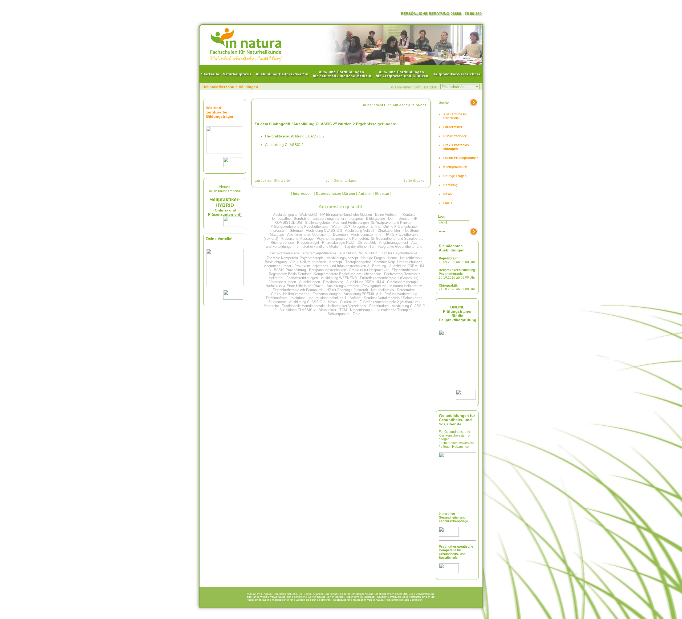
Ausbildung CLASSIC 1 (307, 302)
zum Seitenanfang (341, 180)
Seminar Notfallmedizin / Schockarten (393, 298)
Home (392, 258)
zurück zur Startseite (272, 180)
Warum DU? (340, 227)
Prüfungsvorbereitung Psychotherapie (299, 227)
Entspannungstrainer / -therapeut (337, 219)
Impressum (278, 231)
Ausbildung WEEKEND (339, 278)
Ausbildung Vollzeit (359, 231)
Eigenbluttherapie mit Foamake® (298, 290)
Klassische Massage (297, 239)
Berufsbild (301, 219)
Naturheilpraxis (382, 290)
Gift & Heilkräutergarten (308, 262)
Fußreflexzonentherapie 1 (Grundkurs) (389, 278)
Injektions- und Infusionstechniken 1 (318, 298)
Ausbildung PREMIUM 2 (358, 253)
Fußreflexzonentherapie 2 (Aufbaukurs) (390, 302)
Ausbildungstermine (366, 235)
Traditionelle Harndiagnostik (303, 306)
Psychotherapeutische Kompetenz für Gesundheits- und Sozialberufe (370, 239)
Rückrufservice (282, 243)
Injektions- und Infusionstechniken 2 (341, 266)
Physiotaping (333, 282)
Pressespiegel (308, 243)
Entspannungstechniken (327, 270)
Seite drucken (415, 180)
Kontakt (409, 215)
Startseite (271, 306)
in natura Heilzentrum (405, 286)
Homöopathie (280, 219)
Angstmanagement (393, 243)
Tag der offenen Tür (359, 247)
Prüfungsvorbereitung (400, 294)
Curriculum (348, 302)
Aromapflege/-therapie (319, 253)
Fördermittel (406, 290)
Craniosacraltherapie (403, 282)
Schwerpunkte (339, 314)
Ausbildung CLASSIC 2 (284, 144)
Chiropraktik (367, 243)
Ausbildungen (309, 282)
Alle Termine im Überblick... (308, 235)
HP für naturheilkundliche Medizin (346, 215)
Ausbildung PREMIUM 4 (365, 282)
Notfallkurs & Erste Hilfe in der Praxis (294, 286)
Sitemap (296, 231)
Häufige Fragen (373, 258)
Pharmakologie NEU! (338, 243)
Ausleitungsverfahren (343, 286)
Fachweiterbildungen (302, 278)
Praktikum (302, 266)
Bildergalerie (375, 219)
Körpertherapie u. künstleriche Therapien (381, 310)
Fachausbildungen (326, 294)
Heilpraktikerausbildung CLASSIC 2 (294, 136)
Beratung (379, 266)
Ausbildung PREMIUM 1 (362, 294)
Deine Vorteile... (387, 215)
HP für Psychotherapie (399, 253)
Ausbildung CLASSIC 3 (324, 231)
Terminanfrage (276, 298)
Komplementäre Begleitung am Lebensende (347, 274)
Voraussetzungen (282, 282)
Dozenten (340, 235)
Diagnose (360, 227)
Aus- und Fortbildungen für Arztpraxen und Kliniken (372, 223)
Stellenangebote (317, 223)
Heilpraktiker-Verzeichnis (347, 306)
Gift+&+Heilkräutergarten (290, 294)
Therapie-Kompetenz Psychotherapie (295, 258)
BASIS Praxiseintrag (290, 270)
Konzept (335, 262)
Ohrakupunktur (388, 231)
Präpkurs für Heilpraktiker (368, 270)
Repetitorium (379, 306)
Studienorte (277, 302)
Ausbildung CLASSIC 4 (297, 310)
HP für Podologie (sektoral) (347, 290)
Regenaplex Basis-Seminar (290, 274)
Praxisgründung (374, 286)
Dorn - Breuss (398, 219)
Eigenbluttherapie (405, 270)
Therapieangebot (358, 262)
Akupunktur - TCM (333, 310)
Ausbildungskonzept (342, 258)
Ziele (356, 314)
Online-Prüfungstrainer (400, 227)
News (332, 302)
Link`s (375, 227)
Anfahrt (355, 298)
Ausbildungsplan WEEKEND (295, 215)
